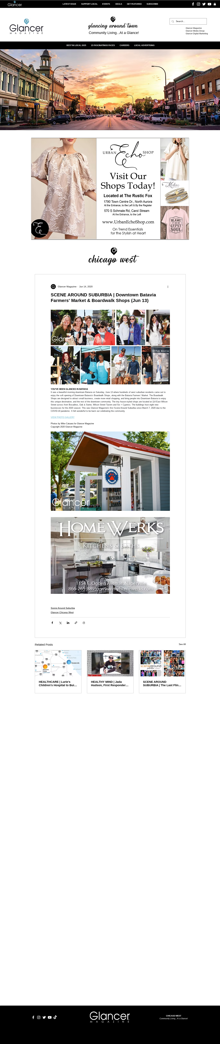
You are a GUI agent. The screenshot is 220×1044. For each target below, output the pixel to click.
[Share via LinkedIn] (68, 622)
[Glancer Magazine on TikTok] (55, 1017)
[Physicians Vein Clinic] (110, 189)
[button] (215, 3)
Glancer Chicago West (62, 612)
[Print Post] (83, 622)
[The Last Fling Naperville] (162, 663)
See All (182, 644)
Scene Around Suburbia (63, 608)
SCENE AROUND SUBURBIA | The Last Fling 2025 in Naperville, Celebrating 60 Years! (161, 683)
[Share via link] (75, 622)
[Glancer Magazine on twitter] (44, 1017)
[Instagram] (198, 4)
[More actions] (168, 286)
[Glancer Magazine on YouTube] (50, 1017)
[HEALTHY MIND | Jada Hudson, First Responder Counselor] (110, 663)
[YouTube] (209, 4)
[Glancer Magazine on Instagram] (39, 1017)
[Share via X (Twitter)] (60, 622)
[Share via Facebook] (52, 622)
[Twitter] (204, 4)
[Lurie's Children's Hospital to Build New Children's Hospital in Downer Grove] (58, 663)
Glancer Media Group (195, 31)
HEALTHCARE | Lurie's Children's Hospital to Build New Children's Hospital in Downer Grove (58, 683)
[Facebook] (193, 4)
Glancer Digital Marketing (197, 33)
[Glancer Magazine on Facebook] (33, 1017)
